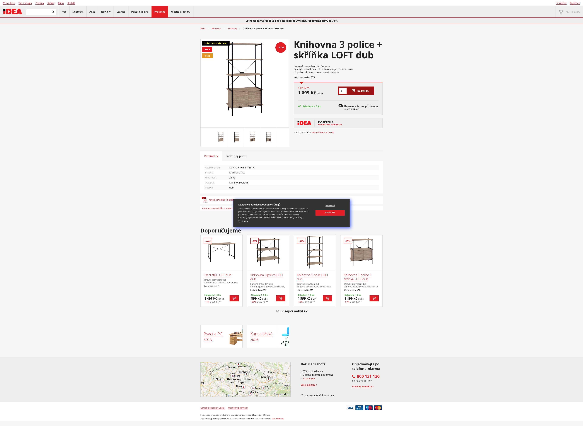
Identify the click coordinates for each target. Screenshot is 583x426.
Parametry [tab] (211, 156)
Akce (92, 11)
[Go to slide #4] (268, 137)
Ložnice (121, 11)
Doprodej (78, 11)
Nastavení (330, 206)
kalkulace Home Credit (323, 132)
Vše (64, 11)
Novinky (106, 11)
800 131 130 (368, 376)
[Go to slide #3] (252, 137)
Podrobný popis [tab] (236, 156)
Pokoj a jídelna (139, 11)
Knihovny (232, 28)
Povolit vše (330, 213)
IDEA (202, 28)
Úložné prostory (180, 11)
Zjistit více (243, 221)
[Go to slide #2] (237, 137)
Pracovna (159, 11)
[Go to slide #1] (221, 137)
